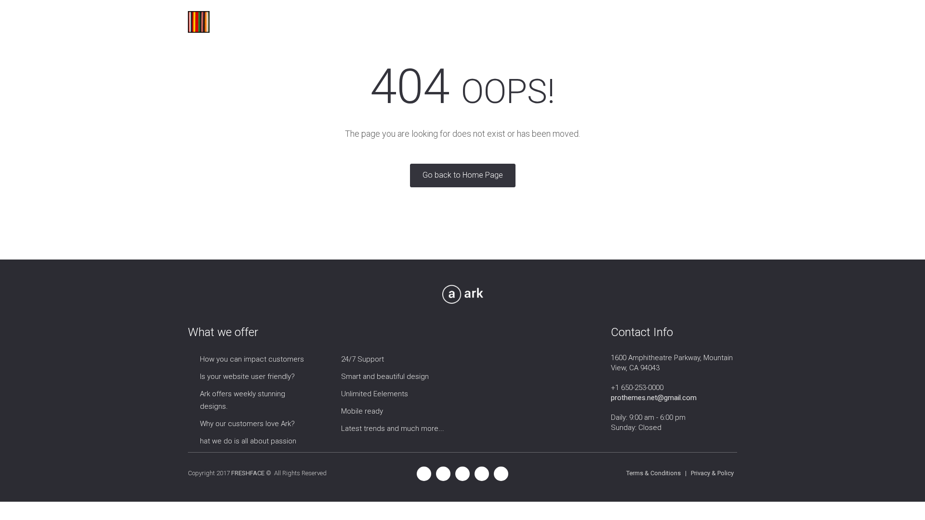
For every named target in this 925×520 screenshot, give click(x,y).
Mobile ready (362, 411)
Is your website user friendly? (247, 376)
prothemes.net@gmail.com (654, 397)
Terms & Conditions (653, 473)
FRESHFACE (247, 473)
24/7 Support (362, 359)
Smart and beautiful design (385, 376)
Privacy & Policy (712, 473)
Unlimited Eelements (374, 394)
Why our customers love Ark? (247, 423)
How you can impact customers (252, 359)
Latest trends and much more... (392, 428)
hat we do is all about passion (248, 441)
